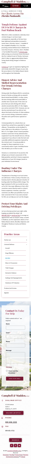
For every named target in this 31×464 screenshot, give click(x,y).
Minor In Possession (11, 263)
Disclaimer (9, 367)
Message (8, 350)
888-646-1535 (6, 215)
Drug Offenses (9, 253)
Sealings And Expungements (13, 278)
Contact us (5, 67)
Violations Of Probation (12, 283)
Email (16, 6)
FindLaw (23, 456)
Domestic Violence (10, 273)
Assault (7, 248)
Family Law (7, 240)
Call (26, 6)
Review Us (15, 440)
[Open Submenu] (26, 240)
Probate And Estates (10, 288)
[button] (5, 5)
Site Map (12, 454)
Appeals (6, 293)
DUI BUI (7, 258)
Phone (8, 341)
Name (8, 324)
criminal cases (23, 52)
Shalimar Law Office (13, 413)
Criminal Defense (9, 244)
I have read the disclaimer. (13, 372)
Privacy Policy (19, 454)
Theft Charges (9, 268)
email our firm (16, 215)
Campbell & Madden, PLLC (14, 450)
